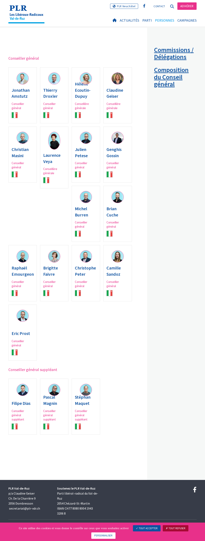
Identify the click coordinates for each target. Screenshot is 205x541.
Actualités (129, 20)
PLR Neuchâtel (126, 6)
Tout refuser (176, 528)
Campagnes (187, 20)
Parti (147, 20)
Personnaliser (103, 535)
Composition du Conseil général (171, 77)
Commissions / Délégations (174, 53)
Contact (159, 6)
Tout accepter (148, 528)
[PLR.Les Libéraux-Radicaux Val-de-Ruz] (27, 9)
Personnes (164, 20)
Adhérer (187, 6)
